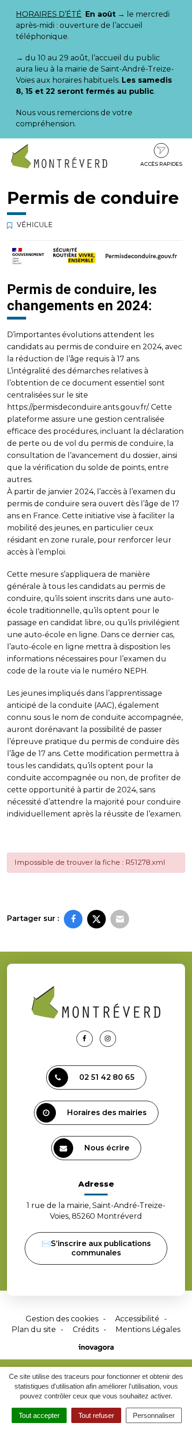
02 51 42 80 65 (107, 1077)
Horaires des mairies (107, 1112)
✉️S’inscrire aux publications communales (96, 1248)
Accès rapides (161, 164)
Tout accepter (39, 1415)
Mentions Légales (148, 1329)
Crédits (86, 1329)
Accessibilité (137, 1318)
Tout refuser (96, 1415)
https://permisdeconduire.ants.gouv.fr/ (77, 407)
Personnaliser (154, 1415)
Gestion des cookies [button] (62, 1318)
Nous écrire (107, 1147)
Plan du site (34, 1329)
